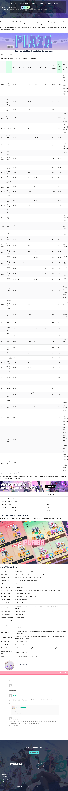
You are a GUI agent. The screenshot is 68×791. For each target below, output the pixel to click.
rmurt (22, 708)
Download (25, 7)
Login (57, 680)
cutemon (18, 707)
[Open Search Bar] (11, 11)
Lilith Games (44, 786)
